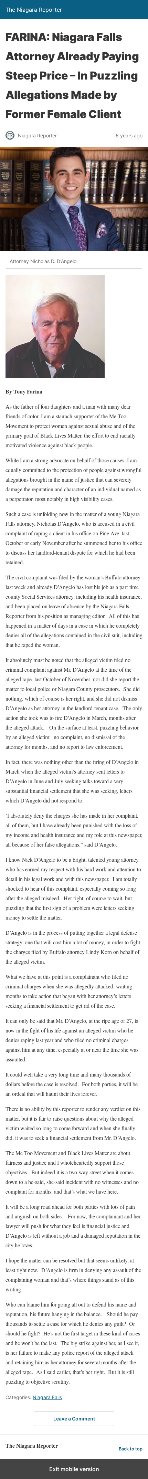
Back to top (130, 1448)
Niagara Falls (47, 1397)
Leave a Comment (74, 1419)
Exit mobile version (74, 1469)
